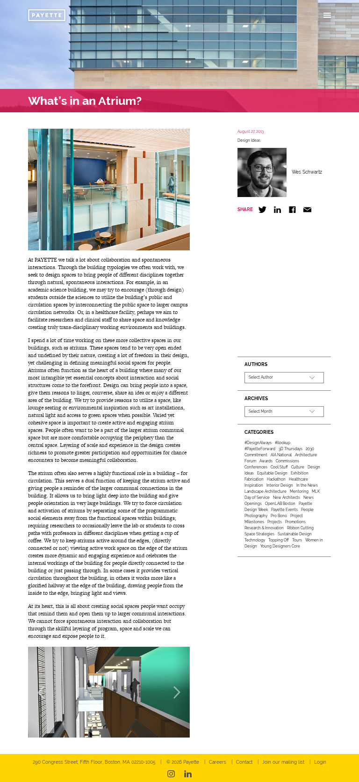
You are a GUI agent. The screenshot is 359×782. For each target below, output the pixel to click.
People (307, 509)
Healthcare (298, 479)
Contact (244, 762)
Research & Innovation (264, 528)
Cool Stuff (279, 467)
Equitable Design (272, 473)
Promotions (295, 521)
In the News (307, 485)
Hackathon (276, 479)
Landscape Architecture (265, 491)
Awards (266, 461)
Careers (217, 762)
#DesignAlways (258, 442)
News (308, 497)
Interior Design (279, 485)
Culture (297, 467)
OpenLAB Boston (280, 503)
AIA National (281, 455)
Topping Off (278, 540)
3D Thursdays (290, 448)
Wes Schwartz (307, 172)
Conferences (255, 467)
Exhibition (300, 473)
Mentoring (299, 491)
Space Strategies (259, 534)
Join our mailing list (283, 762)
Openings (253, 503)
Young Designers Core (280, 546)
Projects (274, 521)
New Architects (286, 497)
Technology (254, 540)
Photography (255, 515)
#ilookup (282, 442)
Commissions (287, 461)
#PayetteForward (259, 448)
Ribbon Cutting (300, 528)
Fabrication (254, 479)
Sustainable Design (295, 534)
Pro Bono (279, 515)
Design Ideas (248, 140)
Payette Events (284, 509)
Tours (297, 540)
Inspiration (253, 485)
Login (320, 762)
